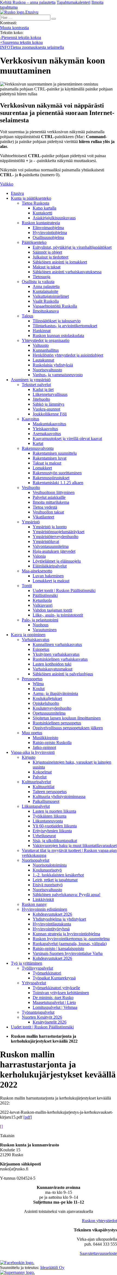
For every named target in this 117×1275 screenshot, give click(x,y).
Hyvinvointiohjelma (50, 232)
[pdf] (27, 1117)
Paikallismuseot (46, 801)
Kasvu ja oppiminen (28, 634)
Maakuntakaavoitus (49, 423)
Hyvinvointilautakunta (52, 924)
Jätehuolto (41, 399)
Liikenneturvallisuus (50, 394)
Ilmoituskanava (46, 311)
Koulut (39, 688)
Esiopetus (41, 649)
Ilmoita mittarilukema (51, 502)
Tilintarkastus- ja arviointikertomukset (65, 325)
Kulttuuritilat (43, 786)
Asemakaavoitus (47, 433)
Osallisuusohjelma (48, 237)
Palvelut (40, 777)
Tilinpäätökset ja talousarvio (57, 320)
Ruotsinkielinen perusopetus (57, 723)
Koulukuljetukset (47, 698)
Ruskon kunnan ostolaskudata (58, 335)
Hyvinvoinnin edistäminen (44, 909)
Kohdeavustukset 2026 (52, 914)
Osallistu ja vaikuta (38, 281)
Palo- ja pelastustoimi (40, 620)
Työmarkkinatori (47, 973)
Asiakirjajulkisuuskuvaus (54, 217)
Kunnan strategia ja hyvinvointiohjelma (66, 933)
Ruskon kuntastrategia (41, 222)
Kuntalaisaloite (45, 291)
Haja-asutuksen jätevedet (54, 551)
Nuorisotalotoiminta (50, 865)
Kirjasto (28, 757)
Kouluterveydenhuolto (52, 708)
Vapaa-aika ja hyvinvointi (33, 752)
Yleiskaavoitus (45, 428)
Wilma (38, 683)
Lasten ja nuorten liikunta (54, 811)
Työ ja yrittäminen (26, 963)
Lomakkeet (42, 468)
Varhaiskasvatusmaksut (52, 669)
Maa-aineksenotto (37, 571)
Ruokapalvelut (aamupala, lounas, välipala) (70, 943)
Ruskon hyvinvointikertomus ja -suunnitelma (71, 938)
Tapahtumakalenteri (73, 2)
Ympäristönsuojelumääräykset (58, 531)
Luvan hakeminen (48, 575)
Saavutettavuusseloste (98, 1253)
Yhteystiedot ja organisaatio (45, 340)
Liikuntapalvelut (36, 806)
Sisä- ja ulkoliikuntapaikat (55, 840)
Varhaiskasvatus (35, 639)
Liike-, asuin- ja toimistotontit (58, 615)
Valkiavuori (43, 605)
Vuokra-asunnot (46, 409)
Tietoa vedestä (45, 507)
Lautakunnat (43, 360)
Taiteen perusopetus (50, 791)
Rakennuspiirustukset (51, 477)
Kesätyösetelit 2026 (49, 1022)
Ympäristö (31, 522)
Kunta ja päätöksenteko (31, 198)
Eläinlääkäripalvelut (50, 566)
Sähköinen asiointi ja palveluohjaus (63, 674)
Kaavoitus (30, 419)
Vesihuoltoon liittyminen (54, 492)
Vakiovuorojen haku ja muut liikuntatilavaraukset (75, 845)
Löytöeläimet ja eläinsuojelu (57, 561)
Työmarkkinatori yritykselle (56, 987)
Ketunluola (42, 600)
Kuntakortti (42, 213)
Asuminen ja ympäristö (31, 379)
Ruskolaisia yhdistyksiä (53, 365)
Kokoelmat (42, 772)
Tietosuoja (41, 276)
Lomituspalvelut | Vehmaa (55, 1007)
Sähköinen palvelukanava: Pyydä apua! (66, 894)
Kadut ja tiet (43, 389)
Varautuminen (45, 629)
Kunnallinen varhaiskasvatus (57, 644)
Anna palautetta (46, 286)
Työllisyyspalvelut (37, 968)
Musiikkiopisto (45, 737)
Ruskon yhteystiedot (99, 1220)
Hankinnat (42, 330)
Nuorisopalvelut (35, 860)
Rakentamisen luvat (49, 458)
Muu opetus (32, 732)
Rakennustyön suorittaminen (57, 472)
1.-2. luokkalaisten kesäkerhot (58, 875)
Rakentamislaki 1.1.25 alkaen (58, 482)
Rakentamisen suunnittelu (55, 453)
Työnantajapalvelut (38, 1012)
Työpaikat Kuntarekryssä (54, 978)
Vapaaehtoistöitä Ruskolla (55, 306)
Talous (27, 316)
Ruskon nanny (34, 904)
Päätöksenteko (34, 242)
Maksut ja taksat (46, 267)
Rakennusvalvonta (38, 448)
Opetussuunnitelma (49, 713)
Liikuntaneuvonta (48, 821)
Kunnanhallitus (46, 350)
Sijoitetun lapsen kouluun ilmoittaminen (67, 718)
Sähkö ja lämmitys (48, 404)
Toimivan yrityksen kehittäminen (61, 992)
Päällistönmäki (45, 595)
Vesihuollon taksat (48, 512)
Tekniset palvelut (36, 384)
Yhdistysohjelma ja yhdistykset (59, 919)
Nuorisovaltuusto (47, 370)
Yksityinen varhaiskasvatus (56, 654)
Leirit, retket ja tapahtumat (55, 880)
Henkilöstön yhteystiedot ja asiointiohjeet (68, 355)
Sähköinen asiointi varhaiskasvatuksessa (67, 271)
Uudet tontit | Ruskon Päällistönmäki (64, 590)
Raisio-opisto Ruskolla (52, 742)
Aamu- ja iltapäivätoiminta (55, 693)
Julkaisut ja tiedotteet (50, 257)
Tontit (27, 585)
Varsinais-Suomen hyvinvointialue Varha (68, 953)
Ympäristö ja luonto (50, 526)
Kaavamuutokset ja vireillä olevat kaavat (67, 438)
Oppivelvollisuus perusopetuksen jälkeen (68, 727)
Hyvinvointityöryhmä (51, 929)
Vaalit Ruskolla (46, 301)
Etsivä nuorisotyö (48, 884)
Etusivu (17, 193)
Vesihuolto (31, 487)
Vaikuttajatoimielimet (51, 296)
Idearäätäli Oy (52, 1267)
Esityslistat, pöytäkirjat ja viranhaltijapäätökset (72, 247)
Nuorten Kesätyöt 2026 (42, 1017)
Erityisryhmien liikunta (52, 830)
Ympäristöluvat (46, 541)
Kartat (38, 443)
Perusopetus (32, 678)
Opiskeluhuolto (46, 703)
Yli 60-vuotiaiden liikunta (55, 826)
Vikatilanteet (43, 517)
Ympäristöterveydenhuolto (55, 536)
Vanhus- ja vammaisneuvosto (58, 374)
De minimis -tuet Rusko (53, 997)
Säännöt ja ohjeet (47, 252)
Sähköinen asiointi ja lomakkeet (60, 262)
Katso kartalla (44, 208)
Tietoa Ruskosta (35, 203)
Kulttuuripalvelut (36, 781)
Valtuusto (41, 345)
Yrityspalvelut (34, 982)
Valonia (39, 556)
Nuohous (40, 625)
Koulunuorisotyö (47, 870)
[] (1, 1126)
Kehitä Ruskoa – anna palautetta (28, 2)
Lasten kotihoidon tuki (52, 664)
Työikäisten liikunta (49, 816)
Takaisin (7, 1135)
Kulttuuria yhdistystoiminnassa (59, 796)
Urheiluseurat (44, 835)
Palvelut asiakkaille (49, 497)
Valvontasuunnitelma (51, 546)
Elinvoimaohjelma (48, 227)
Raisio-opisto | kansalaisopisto (58, 948)
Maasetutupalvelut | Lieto (54, 1002)
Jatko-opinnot (44, 747)
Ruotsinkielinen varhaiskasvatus (60, 659)
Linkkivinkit (43, 899)
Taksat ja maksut (47, 463)
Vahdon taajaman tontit (52, 610)
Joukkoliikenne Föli (50, 414)
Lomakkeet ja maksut (51, 580)
